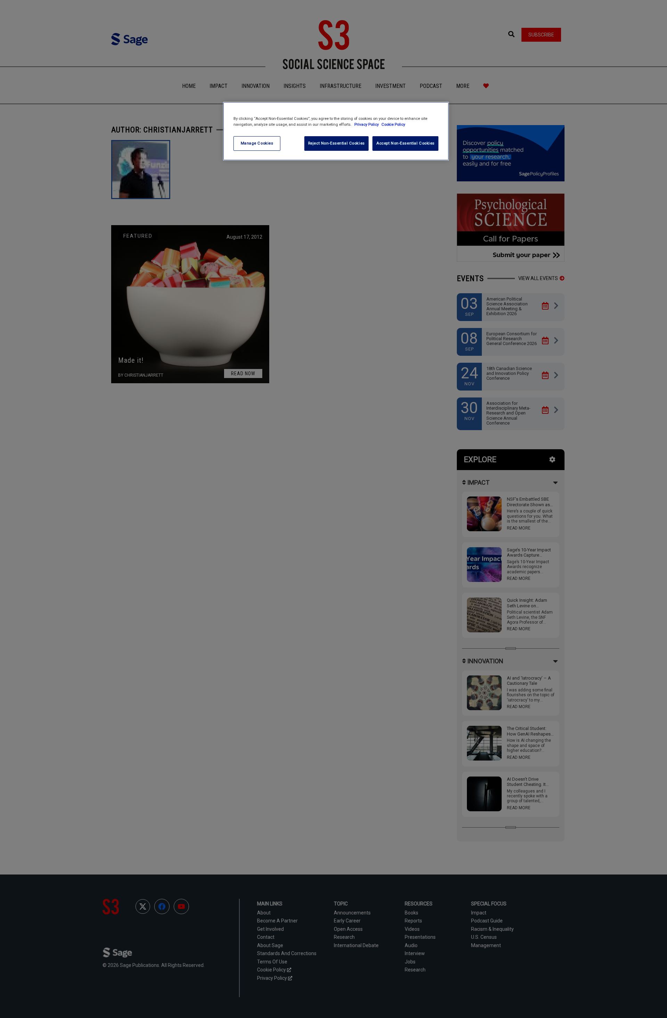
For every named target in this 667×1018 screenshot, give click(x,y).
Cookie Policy (393, 124)
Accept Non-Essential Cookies (405, 143)
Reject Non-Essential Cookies (336, 143)
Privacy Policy (367, 124)
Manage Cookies (257, 143)
